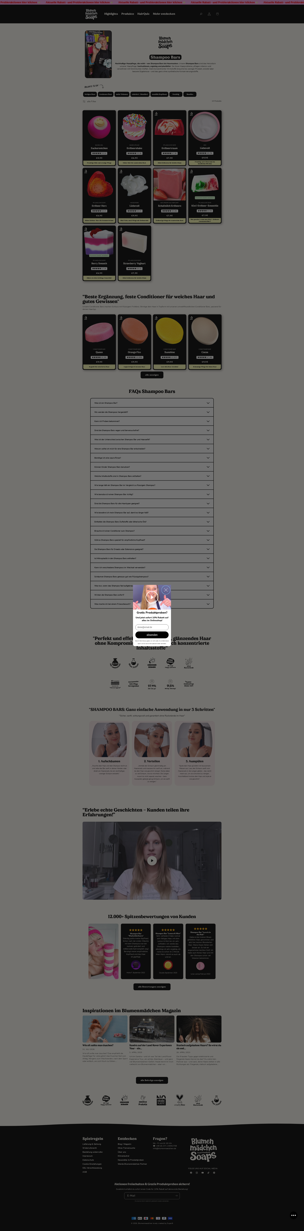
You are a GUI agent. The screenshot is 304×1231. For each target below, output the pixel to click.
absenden (152, 635)
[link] (152, 597)
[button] (293, 1215)
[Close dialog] (166, 590)
